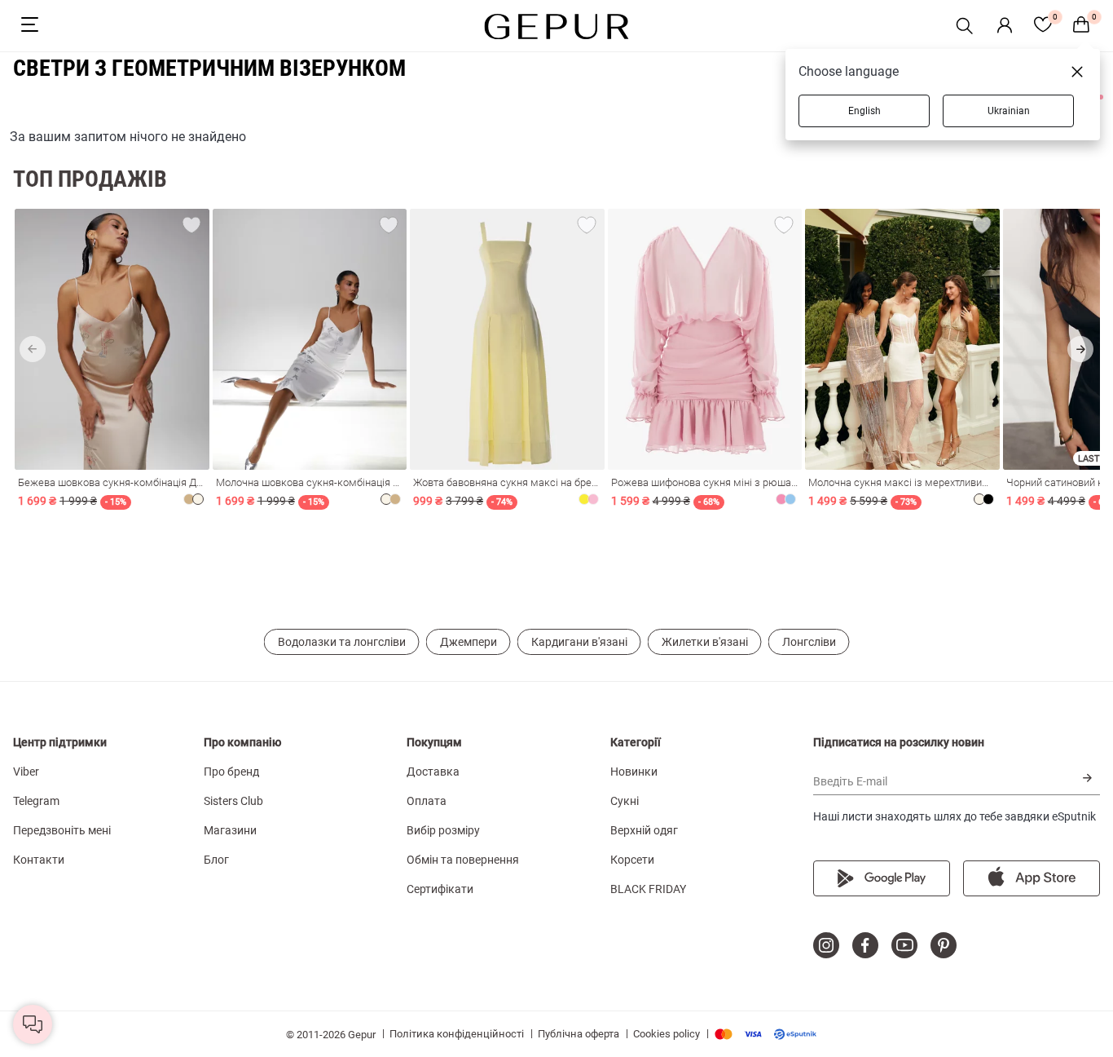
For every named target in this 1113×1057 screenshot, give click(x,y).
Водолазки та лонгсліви (342, 641)
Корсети (632, 859)
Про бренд (231, 771)
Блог (216, 859)
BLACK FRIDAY (648, 889)
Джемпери (468, 641)
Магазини (230, 830)
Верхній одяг (644, 830)
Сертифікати (440, 889)
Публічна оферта (578, 1034)
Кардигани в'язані (579, 641)
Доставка (433, 771)
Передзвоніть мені (62, 830)
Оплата (427, 800)
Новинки (634, 771)
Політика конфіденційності (456, 1034)
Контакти (38, 859)
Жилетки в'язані (705, 641)
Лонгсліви (809, 641)
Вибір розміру (443, 830)
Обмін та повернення (463, 859)
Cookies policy (666, 1034)
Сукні (624, 800)
